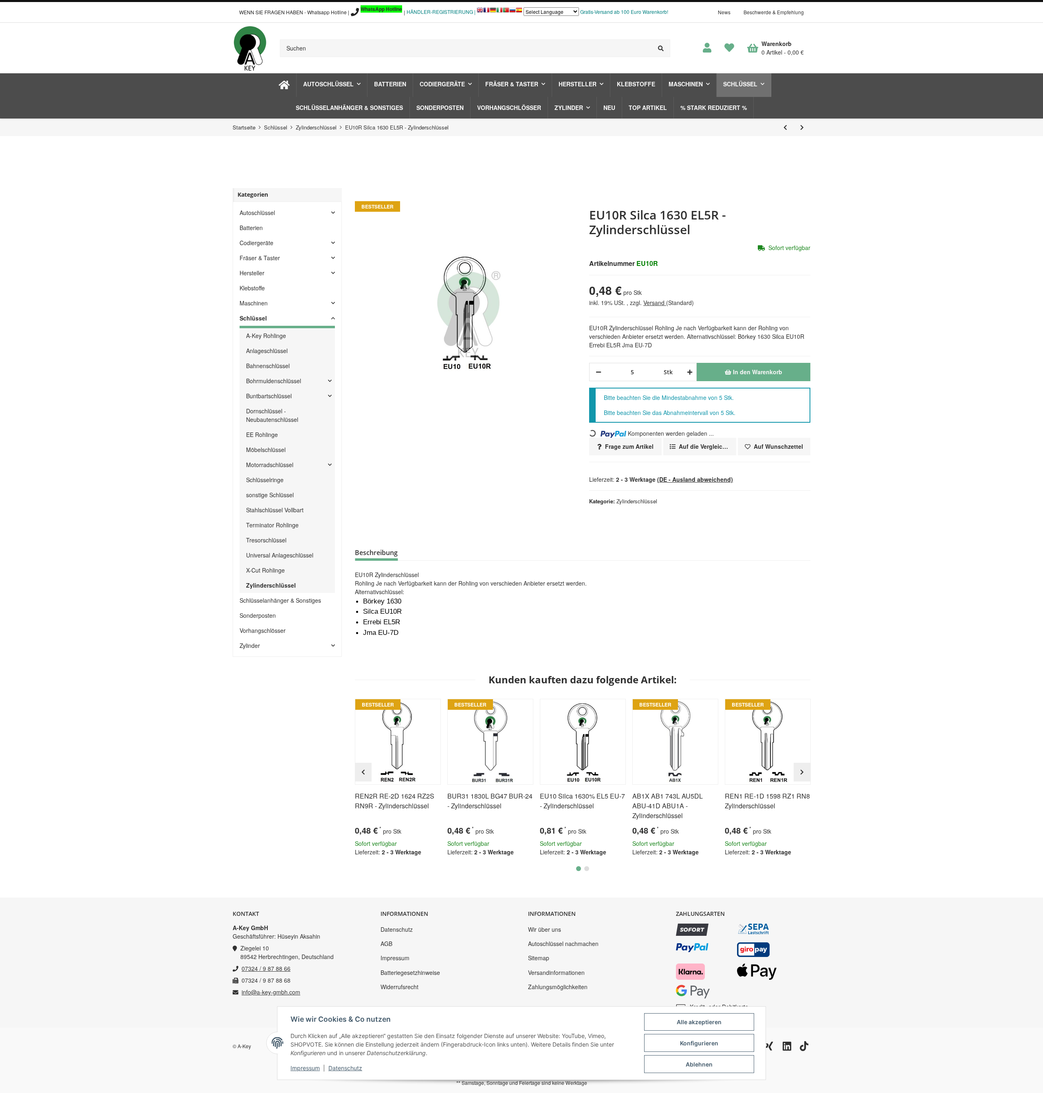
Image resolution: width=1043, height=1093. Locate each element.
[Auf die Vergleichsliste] (411, 708)
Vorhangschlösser (263, 630)
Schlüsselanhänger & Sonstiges (280, 600)
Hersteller (252, 273)
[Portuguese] (506, 12)
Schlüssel (253, 318)
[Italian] (499, 12)
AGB (386, 943)
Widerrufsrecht (399, 987)
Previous (363, 772)
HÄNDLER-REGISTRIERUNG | (441, 11)
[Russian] (512, 12)
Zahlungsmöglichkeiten (558, 987)
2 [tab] (586, 868)
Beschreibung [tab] (376, 552)
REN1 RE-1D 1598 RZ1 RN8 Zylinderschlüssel (767, 800)
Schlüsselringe (265, 480)
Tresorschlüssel (266, 540)
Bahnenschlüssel (268, 366)
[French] (486, 12)
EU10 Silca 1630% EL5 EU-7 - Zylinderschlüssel (582, 800)
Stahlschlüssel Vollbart (275, 510)
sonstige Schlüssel (270, 495)
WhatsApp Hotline (381, 9)
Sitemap (538, 958)
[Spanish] (519, 12)
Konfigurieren (699, 1043)
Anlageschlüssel (267, 351)
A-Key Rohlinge (266, 335)
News (724, 12)
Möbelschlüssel (266, 450)
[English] (480, 12)
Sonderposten (258, 615)
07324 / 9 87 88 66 (266, 968)
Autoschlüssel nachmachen (563, 943)
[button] (707, 48)
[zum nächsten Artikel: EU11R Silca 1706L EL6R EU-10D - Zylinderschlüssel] (802, 127)
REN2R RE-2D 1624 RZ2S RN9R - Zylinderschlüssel (394, 800)
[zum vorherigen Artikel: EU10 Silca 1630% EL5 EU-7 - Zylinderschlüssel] (785, 127)
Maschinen (254, 303)
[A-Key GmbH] (250, 48)
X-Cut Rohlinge (265, 570)
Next (802, 772)
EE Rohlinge (262, 434)
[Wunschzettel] (729, 48)
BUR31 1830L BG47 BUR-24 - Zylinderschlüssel (490, 800)
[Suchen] (661, 48)
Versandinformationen (556, 972)
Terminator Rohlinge (272, 525)
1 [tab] (578, 868)
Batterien (251, 228)
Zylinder (250, 645)
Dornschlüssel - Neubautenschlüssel (272, 415)
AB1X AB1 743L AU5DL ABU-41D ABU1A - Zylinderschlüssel (667, 805)
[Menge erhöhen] (688, 372)
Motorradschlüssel (269, 465)
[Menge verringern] (598, 372)
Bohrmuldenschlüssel (273, 381)
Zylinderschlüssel (636, 501)
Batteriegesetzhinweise (410, 972)
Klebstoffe (252, 288)
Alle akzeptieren (699, 1021)
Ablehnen (699, 1064)
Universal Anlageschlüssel (279, 555)
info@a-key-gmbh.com (271, 992)
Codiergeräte (256, 243)
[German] (493, 12)
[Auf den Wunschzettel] (431, 708)
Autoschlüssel (257, 213)
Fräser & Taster (260, 258)
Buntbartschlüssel (269, 396)
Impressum (395, 958)
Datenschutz (397, 929)
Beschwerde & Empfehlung (774, 12)
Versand (654, 302)
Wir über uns (544, 929)
